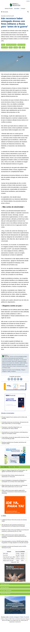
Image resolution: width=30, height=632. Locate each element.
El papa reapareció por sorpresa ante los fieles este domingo (14, 417)
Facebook (13, 371)
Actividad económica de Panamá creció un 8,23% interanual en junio (14, 547)
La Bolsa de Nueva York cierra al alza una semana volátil (14, 520)
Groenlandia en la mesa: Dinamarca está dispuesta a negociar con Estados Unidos (15, 433)
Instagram (4, 371)
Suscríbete (16, 8)
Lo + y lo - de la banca (6, 590)
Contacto (23, 8)
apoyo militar (4, 47)
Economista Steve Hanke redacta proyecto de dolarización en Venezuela (13, 476)
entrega (15, 47)
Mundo (3, 44)
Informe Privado (9, 8)
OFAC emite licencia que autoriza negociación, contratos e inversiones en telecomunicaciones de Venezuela (14, 492)
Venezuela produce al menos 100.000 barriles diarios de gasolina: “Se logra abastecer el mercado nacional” (15, 542)
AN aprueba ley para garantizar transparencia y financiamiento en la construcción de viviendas (13, 525)
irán (20, 47)
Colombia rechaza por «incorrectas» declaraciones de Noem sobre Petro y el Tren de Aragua (15, 423)
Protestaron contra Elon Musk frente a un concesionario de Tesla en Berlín (12, 428)
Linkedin (11, 617)
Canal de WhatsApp (16, 369)
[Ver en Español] (28, 1)
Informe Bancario (5, 587)
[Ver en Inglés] (27, 1)
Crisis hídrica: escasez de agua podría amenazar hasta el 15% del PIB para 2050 (15, 438)
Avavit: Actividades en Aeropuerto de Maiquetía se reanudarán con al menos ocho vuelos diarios (14, 481)
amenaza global (21, 44)
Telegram (23, 369)
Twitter (8, 371)
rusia (23, 47)
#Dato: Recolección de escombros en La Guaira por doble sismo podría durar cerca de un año (14, 486)
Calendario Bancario (5, 593)
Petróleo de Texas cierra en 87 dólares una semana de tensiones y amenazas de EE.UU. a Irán (15, 530)
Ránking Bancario (5, 584)
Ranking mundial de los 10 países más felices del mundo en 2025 (14, 443)
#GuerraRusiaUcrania (11, 44)
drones (10, 47)
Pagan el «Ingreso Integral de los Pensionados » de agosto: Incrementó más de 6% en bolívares (14, 471)
